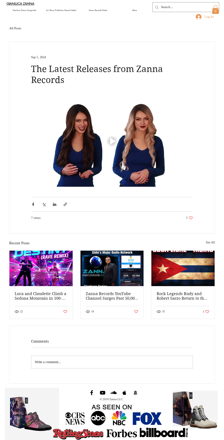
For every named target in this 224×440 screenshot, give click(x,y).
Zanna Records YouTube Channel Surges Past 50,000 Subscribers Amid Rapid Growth (111, 296)
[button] (215, 9)
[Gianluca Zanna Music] (91, 392)
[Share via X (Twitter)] (44, 204)
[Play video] (112, 141)
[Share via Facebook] (33, 204)
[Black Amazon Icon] (135, 392)
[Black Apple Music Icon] (124, 392)
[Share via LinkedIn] (54, 204)
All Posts (15, 28)
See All (210, 242)
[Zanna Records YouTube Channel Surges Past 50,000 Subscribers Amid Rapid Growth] (112, 268)
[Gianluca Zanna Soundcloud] (113, 392)
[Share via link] (65, 204)
